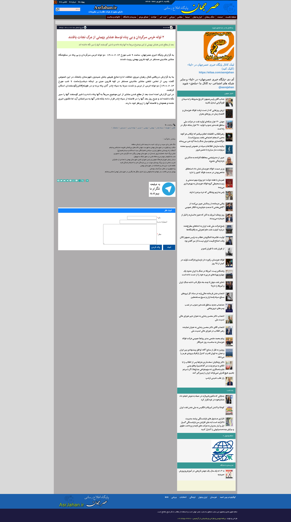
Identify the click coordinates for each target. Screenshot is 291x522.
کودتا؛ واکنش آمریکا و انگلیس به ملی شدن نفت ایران (202, 407)
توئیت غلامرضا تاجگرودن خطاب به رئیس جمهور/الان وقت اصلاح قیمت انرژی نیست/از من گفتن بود (202, 239)
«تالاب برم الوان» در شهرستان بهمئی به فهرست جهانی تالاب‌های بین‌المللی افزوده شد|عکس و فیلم (142, 147)
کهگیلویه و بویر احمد (228, 497)
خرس (139, 128)
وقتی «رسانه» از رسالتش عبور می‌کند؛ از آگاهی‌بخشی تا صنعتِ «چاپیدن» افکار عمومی (204, 205)
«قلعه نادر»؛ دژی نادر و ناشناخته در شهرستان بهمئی (158, 166)
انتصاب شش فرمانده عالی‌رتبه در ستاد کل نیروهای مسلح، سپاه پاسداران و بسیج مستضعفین (202, 295)
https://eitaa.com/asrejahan (216, 72)
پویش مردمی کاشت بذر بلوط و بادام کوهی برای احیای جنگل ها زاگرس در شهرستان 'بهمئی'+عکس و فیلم (140, 172)
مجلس (179, 17)
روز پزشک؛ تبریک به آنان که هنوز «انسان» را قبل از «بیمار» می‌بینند (202, 216)
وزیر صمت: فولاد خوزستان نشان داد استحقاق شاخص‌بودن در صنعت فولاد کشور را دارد (205, 170)
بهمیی (146, 128)
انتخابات (183, 497)
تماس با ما (63, 2)
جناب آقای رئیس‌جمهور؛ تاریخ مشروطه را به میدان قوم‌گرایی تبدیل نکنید (203, 101)
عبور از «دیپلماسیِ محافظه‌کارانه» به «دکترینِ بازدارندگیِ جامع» (204, 159)
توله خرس (131, 128)
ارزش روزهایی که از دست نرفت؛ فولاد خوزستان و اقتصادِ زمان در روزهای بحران (203, 112)
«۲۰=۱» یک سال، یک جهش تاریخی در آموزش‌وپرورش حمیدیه (201, 473)
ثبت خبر (162, 17)
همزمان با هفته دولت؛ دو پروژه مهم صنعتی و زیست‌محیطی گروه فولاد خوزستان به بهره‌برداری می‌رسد (204, 183)
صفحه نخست (230, 17)
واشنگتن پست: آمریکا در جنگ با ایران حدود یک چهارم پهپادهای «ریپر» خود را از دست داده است (203, 273)
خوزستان (213, 497)
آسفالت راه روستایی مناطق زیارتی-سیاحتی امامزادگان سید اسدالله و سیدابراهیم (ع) (146, 151)
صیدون (123, 128)
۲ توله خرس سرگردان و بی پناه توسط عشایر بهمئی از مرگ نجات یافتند (116, 37)
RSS (166, 497)
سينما (187, 17)
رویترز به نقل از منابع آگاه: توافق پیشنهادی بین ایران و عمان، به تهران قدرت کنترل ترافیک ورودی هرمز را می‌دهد (202, 353)
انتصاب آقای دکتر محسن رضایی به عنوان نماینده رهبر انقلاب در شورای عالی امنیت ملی (203, 329)
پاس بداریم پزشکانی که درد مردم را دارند (206, 192)
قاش (173, 128)
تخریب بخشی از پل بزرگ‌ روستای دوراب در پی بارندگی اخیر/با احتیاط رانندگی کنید (148, 163)
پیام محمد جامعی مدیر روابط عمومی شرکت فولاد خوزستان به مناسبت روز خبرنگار (203, 340)
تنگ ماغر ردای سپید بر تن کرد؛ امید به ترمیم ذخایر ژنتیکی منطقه (154, 144)
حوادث (154, 17)
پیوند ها (81, 2)
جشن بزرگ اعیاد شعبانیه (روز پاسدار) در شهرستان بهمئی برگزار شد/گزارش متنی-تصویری (145, 154)
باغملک (115, 128)
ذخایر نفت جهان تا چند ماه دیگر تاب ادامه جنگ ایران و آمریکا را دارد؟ (201, 284)
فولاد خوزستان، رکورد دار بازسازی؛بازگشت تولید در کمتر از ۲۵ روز (202, 261)
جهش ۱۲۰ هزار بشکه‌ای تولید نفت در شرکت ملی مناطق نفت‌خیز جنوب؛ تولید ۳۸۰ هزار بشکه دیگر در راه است (202, 125)
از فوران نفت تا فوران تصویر (212, 249)
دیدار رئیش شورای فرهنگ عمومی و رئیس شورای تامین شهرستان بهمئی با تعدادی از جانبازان (144, 160)
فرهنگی (192, 497)
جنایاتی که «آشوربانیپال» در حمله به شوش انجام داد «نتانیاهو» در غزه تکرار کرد (201, 398)
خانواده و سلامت (113, 17)
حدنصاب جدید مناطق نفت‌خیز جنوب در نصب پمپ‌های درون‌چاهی (204, 306)
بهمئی (152, 128)
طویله (168, 128)
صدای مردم (143, 17)
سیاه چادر (159, 128)
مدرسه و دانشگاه (129, 17)
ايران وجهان (197, 17)
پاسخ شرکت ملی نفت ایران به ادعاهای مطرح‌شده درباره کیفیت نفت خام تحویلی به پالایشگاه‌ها (204, 228)
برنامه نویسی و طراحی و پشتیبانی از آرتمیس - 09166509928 (201, 519)
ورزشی (171, 17)
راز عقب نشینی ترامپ (215, 378)
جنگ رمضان (210, 17)
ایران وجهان (202, 497)
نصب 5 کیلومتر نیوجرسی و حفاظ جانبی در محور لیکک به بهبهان (155, 157)
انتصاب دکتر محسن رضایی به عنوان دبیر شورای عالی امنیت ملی (201, 318)
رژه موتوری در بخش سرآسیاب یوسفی (163, 169)
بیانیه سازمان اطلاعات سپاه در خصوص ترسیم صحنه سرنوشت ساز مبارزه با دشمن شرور (202, 148)
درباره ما (72, 2)
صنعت (220, 17)
